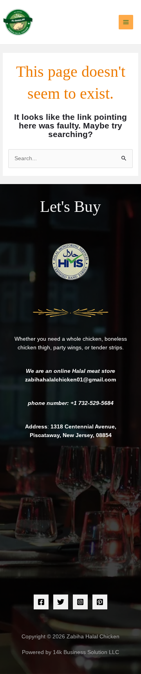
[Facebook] (41, 601)
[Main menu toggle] (126, 22)
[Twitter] (60, 601)
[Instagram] (80, 601)
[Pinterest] (99, 601)
